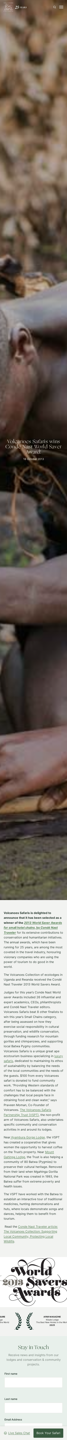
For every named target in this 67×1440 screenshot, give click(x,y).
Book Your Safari (48, 1433)
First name (10, 1373)
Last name (10, 1398)
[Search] (54, 7)
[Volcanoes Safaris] (15, 7)
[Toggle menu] (61, 7)
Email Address (13, 1419)
